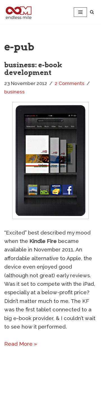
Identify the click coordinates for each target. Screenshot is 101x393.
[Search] (92, 12)
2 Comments (69, 83)
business (14, 92)
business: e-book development (33, 68)
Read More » (20, 344)
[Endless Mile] (18, 12)
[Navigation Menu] (80, 12)
